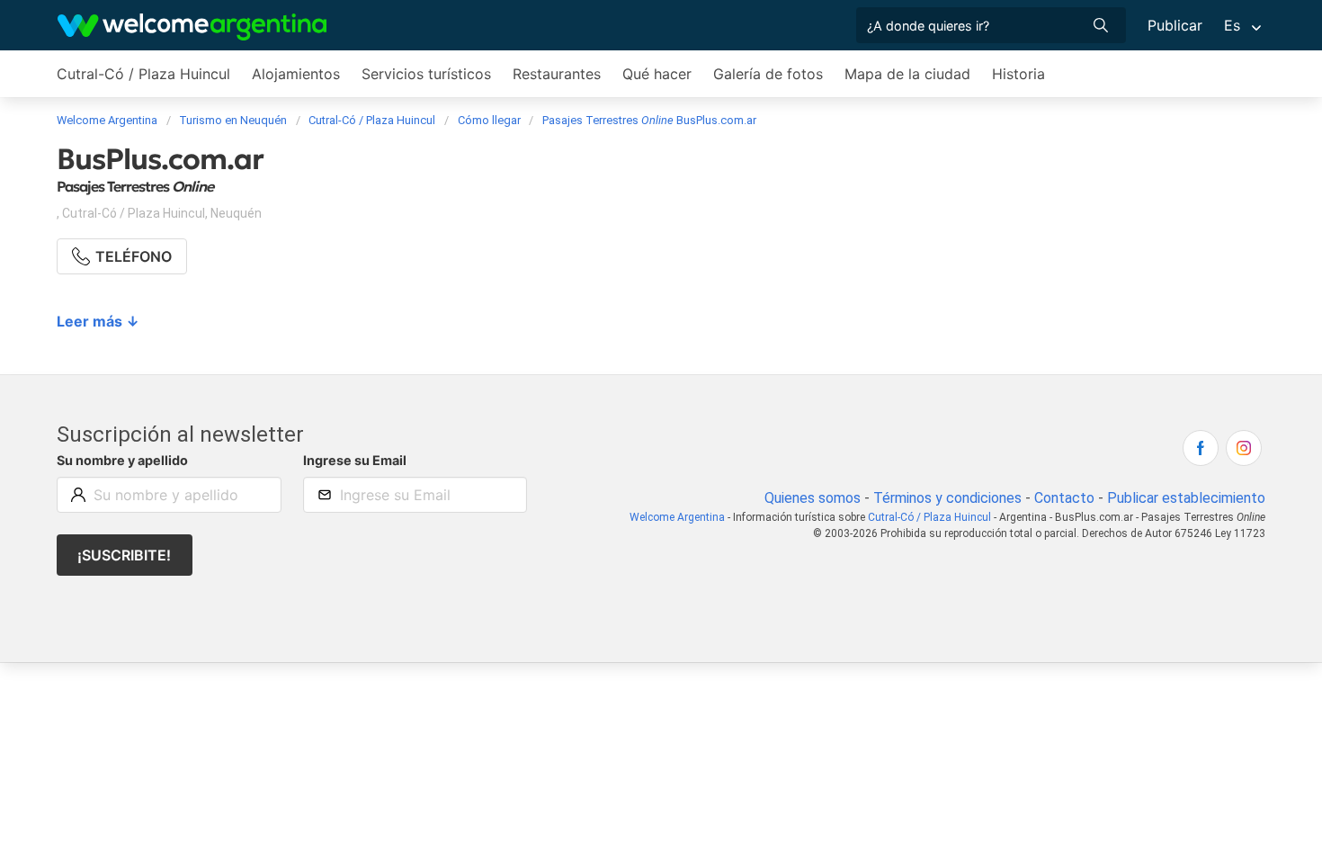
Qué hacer (657, 74)
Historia (1018, 74)
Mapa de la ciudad (907, 74)
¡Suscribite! (124, 555)
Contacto (1064, 497)
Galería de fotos (768, 74)
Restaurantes (557, 74)
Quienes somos (812, 497)
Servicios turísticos (426, 74)
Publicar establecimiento (1186, 497)
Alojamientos (296, 74)
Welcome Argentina (677, 517)
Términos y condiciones (947, 497)
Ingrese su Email (354, 460)
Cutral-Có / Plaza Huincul (143, 74)
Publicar (1175, 25)
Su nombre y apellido (122, 460)
